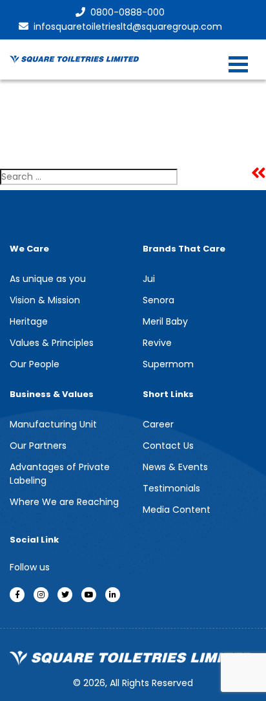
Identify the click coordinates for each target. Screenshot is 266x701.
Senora (158, 300)
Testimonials (171, 488)
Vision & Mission (45, 300)
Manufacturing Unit (53, 424)
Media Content (176, 509)
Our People (34, 364)
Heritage (29, 321)
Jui (149, 278)
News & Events (175, 466)
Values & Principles (52, 342)
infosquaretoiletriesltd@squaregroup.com (128, 26)
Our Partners (38, 445)
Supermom (168, 364)
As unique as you (48, 278)
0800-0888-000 (127, 12)
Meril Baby (165, 321)
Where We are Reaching (64, 501)
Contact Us (168, 445)
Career (158, 424)
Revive (157, 342)
